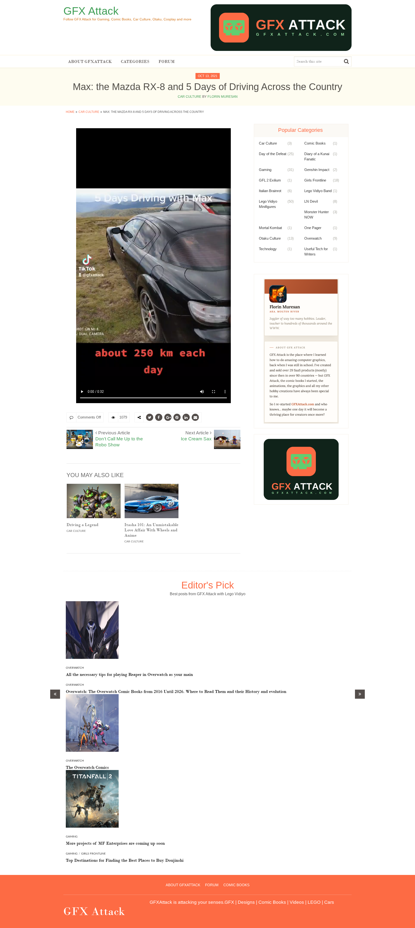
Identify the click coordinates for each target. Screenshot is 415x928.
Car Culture (189, 96)
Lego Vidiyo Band (318, 191)
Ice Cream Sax (196, 435)
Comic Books (315, 143)
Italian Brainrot (270, 191)
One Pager (312, 228)
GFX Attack (91, 11)
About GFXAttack (90, 61)
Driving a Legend (82, 524)
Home (70, 112)
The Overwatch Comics (87, 767)
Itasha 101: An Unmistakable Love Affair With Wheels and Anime (151, 530)
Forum (167, 61)
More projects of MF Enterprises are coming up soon (115, 843)
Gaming (265, 170)
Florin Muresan (223, 96)
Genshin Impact (316, 170)
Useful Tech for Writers (316, 251)
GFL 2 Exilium (270, 180)
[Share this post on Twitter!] (149, 417)
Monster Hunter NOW (316, 214)
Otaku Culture (270, 238)
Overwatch (313, 238)
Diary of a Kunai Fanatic (316, 156)
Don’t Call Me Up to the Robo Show (119, 438)
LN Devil (311, 201)
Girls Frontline (315, 180)
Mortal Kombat (270, 228)
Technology (268, 249)
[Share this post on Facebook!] (158, 417)
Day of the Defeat (272, 154)
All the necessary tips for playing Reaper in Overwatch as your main (129, 674)
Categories (135, 61)
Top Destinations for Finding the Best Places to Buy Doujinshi (124, 860)
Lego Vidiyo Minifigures (268, 204)
